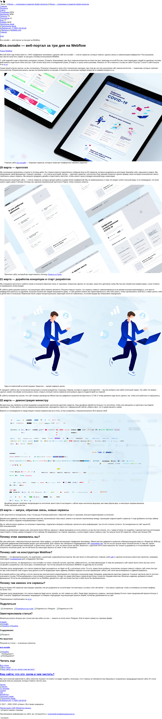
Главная (3, 6)
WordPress (4, 694)
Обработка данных (23, 708)
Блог (2, 20)
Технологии (4, 18)
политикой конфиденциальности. (61, 714)
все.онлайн (21, 163)
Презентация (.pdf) (7, 708)
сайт (112, 557)
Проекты (3, 16)
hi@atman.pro (5, 28)
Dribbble (3, 22)
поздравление (16, 559)
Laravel (3, 691)
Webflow (8, 51)
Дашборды (4, 14)
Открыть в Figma (55, 274)
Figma (2, 51)
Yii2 (1, 692)
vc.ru (6, 64)
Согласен (4, 718)
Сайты (2, 10)
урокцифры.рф (96, 543)
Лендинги (4, 8)
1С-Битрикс (4, 689)
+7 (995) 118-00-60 (18, 28)
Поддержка (4, 12)
